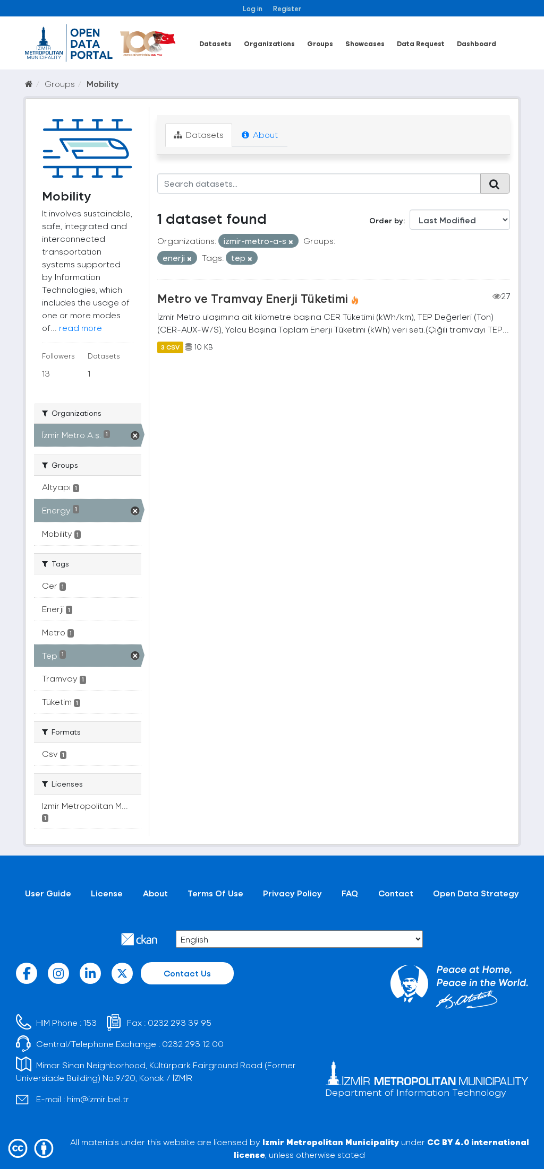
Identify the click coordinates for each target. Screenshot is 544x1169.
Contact (395, 892)
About (264, 134)
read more (80, 327)
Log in (252, 8)
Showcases (365, 43)
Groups (320, 43)
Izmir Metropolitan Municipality (330, 1141)
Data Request (421, 43)
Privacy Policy (292, 892)
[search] (495, 183)
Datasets (215, 43)
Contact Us (187, 973)
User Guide (48, 892)
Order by (386, 220)
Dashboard (476, 43)
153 (90, 1022)
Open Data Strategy (476, 892)
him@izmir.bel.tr (98, 1098)
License (107, 892)
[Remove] (290, 242)
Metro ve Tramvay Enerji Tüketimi (252, 298)
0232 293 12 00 (193, 1043)
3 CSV (170, 347)
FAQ (350, 892)
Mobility (103, 83)
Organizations (269, 43)
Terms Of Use (215, 892)
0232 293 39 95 (179, 1022)
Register (287, 8)
